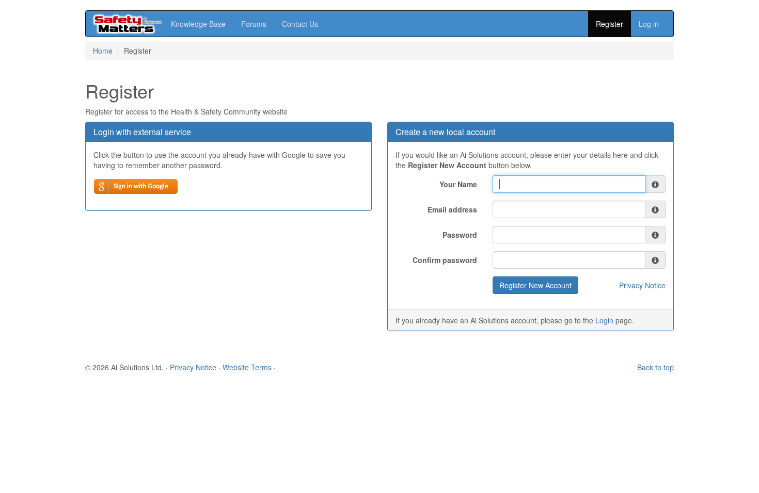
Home (103, 50)
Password (459, 234)
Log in (649, 24)
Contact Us (300, 24)
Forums (253, 24)
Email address (452, 209)
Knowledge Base (198, 24)
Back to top (655, 367)
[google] (135, 186)
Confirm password (445, 260)
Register (609, 24)
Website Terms (247, 367)
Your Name (458, 184)
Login (604, 320)
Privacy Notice (642, 285)
